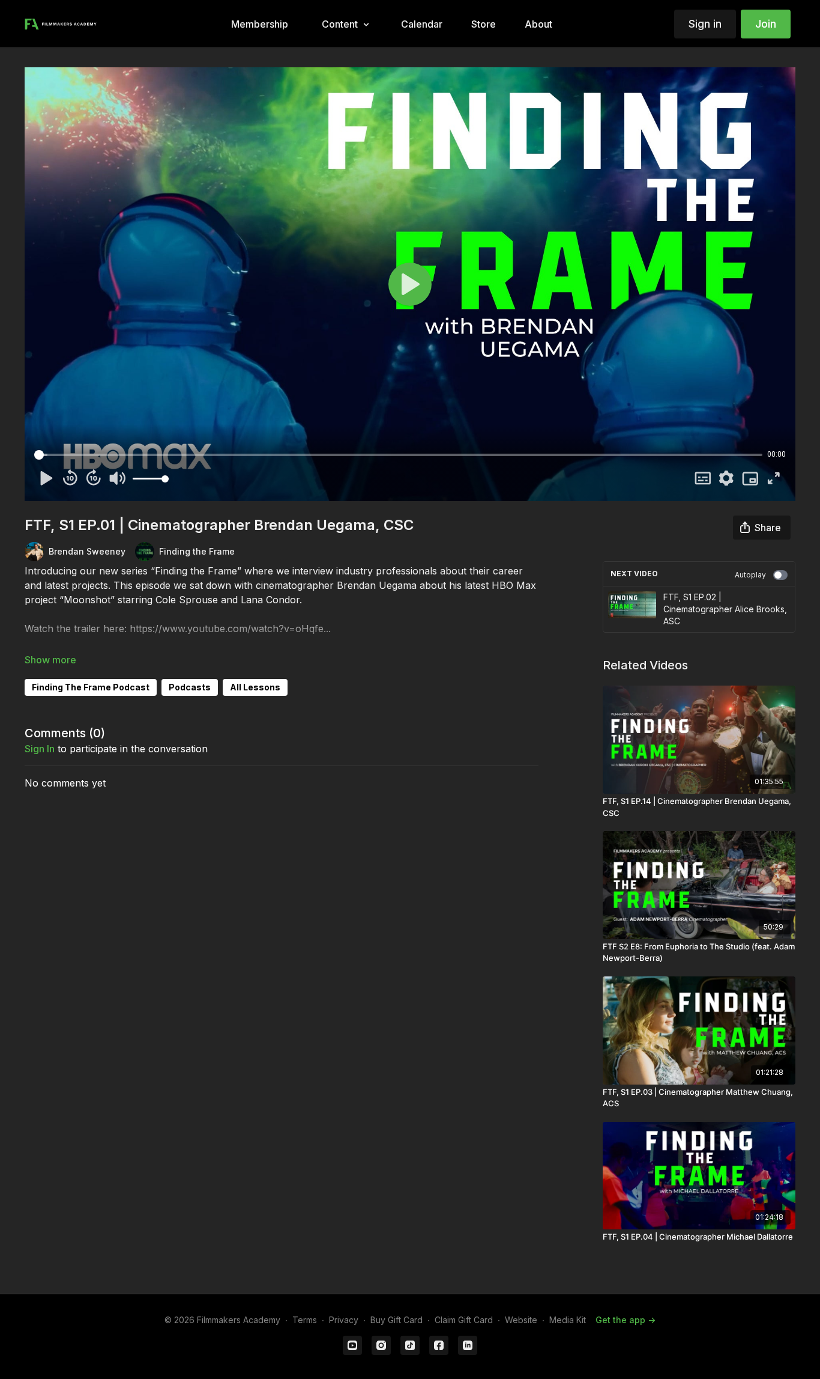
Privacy (343, 1320)
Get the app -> (625, 1320)
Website (521, 1320)
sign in (40, 749)
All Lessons (255, 687)
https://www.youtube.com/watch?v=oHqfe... (230, 629)
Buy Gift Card (396, 1320)
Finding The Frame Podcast (90, 687)
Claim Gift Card (464, 1320)
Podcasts (190, 687)
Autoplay (750, 574)
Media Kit (567, 1320)
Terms (304, 1320)
